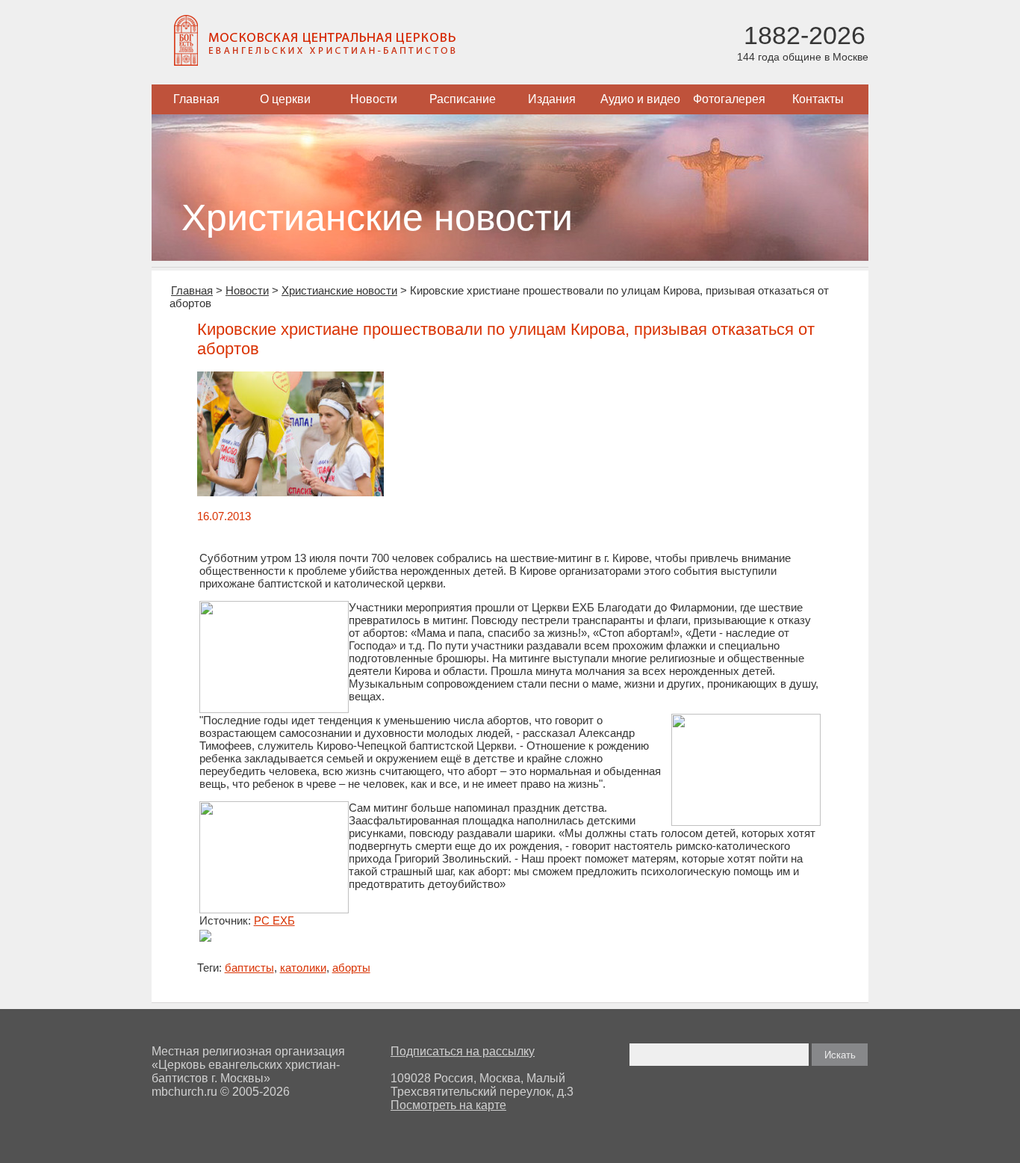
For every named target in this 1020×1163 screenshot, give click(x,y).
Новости (373, 99)
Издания (552, 99)
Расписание (462, 99)
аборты (351, 967)
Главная (196, 99)
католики (303, 967)
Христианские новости (339, 290)
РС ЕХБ (274, 920)
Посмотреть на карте (448, 1105)
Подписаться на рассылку (463, 1051)
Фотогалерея (729, 99)
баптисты (249, 967)
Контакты (818, 99)
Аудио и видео (640, 99)
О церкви (285, 99)
